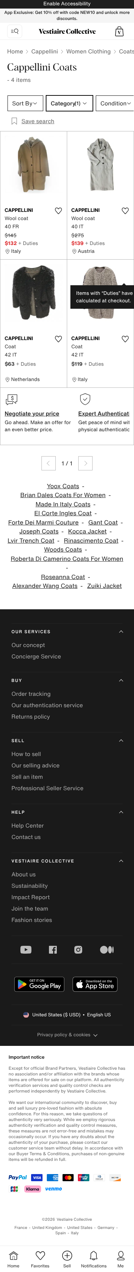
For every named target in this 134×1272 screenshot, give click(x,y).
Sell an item (27, 776)
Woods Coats (63, 549)
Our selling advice (35, 765)
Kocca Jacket (87, 531)
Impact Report (30, 897)
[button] (119, 31)
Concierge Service (36, 656)
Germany (106, 1227)
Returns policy (30, 716)
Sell (18, 741)
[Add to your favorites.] (58, 211)
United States (80, 1227)
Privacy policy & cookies (63, 1034)
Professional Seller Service (47, 788)
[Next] (85, 463)
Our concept (28, 645)
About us (23, 874)
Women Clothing (88, 51)
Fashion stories (31, 920)
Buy (16, 681)
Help (18, 812)
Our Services (31, 632)
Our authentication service (47, 705)
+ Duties (28, 243)
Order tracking (31, 693)
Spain (60, 1233)
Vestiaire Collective (42, 861)
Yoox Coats (63, 486)
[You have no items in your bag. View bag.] (119, 31)
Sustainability (29, 885)
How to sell (26, 754)
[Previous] (48, 463)
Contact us (26, 837)
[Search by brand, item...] (14, 31)
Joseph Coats (39, 531)
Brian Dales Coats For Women (63, 495)
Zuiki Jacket (104, 586)
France (21, 1227)
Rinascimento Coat (91, 540)
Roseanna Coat (63, 577)
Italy (75, 1233)
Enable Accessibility (66, 3)
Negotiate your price (32, 413)
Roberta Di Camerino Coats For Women (67, 558)
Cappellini (44, 51)
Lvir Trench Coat (31, 540)
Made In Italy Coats (62, 504)
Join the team (29, 908)
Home (15, 51)
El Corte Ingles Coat (62, 513)
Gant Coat (103, 522)
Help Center (27, 825)
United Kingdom (47, 1227)
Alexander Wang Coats (45, 586)
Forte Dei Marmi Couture (43, 522)
